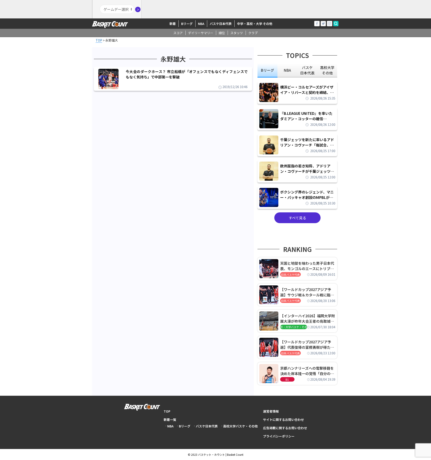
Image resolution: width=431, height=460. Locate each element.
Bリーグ (187, 23)
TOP (167, 411)
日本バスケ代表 (290, 274)
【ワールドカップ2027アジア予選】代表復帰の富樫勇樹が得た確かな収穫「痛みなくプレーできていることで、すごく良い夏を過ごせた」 (307, 344)
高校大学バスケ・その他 (240, 426)
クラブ (253, 33)
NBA (201, 23)
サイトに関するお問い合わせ (283, 419)
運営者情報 (271, 411)
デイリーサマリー (200, 33)
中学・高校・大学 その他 (254, 23)
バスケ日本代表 (221, 23)
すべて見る (297, 217)
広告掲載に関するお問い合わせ (285, 428)
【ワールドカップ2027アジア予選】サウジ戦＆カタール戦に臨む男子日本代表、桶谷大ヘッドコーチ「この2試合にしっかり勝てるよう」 (307, 292)
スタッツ (236, 33)
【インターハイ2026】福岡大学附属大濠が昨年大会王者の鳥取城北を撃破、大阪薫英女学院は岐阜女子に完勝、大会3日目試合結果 (307, 318)
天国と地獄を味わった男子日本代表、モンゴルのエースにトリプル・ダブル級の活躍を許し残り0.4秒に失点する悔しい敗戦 (307, 265)
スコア (178, 33)
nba (287, 70)
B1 (287, 379)
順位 (222, 33)
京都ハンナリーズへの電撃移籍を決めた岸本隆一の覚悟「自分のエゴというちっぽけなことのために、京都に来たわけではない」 (307, 370)
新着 (172, 23)
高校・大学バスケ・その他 (293, 327)
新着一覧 (170, 419)
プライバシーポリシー (279, 436)
